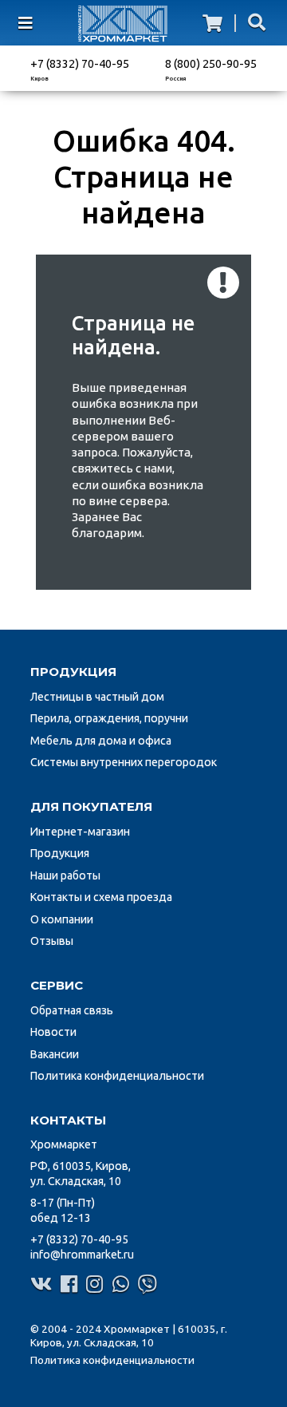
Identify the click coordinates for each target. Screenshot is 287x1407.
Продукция (59, 853)
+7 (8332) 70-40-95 (79, 63)
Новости (53, 1032)
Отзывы (51, 941)
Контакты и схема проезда (101, 897)
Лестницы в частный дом (97, 696)
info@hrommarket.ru (82, 1254)
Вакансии (54, 1054)
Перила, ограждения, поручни (109, 718)
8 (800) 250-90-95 (211, 63)
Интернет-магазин (80, 831)
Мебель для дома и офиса (100, 740)
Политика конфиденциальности (117, 1075)
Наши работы (65, 875)
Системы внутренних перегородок (123, 762)
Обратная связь (71, 1010)
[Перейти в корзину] (212, 23)
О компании (61, 919)
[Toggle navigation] (35, 23)
